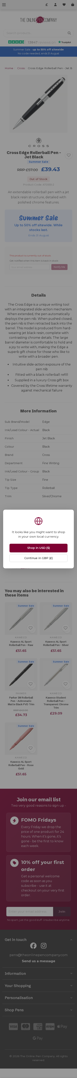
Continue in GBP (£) (38, 558)
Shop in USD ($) (38, 548)
